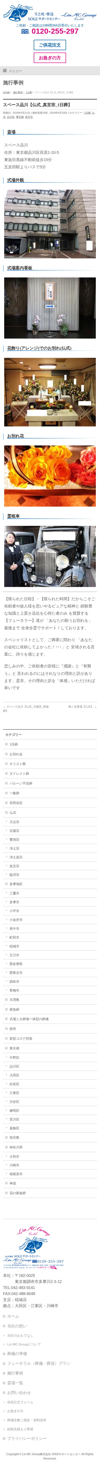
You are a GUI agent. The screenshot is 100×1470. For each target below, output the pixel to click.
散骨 (13, 1029)
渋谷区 (14, 1102)
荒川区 (14, 1119)
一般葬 (14, 793)
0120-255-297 (55, 31)
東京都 (20, 116)
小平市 (14, 911)
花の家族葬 (18, 1193)
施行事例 (15, 1373)
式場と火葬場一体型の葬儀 (29, 1019)
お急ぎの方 (15, 1411)
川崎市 (14, 1165)
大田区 (14, 1075)
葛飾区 (14, 1128)
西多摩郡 (16, 964)
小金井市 (16, 920)
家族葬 (14, 1009)
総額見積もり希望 (20, 1429)
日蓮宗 (14, 831)
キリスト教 (18, 764)
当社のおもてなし (20, 1335)
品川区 (11, 116)
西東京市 (16, 973)
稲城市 (14, 946)
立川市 (14, 955)
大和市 (14, 1156)
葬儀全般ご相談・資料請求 (26, 1420)
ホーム (13, 1316)
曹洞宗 (14, 839)
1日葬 (87, 112)
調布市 (14, 981)
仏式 (13, 812)
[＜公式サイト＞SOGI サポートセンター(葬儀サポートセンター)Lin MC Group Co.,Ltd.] (50, 16)
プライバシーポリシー (27, 1438)
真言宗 (29, 116)
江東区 (14, 1093)
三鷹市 (14, 893)
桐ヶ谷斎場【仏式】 (82, 706)
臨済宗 (14, 875)
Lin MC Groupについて (24, 1344)
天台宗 (14, 822)
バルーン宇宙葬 (21, 783)
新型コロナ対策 (21, 1038)
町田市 (14, 937)
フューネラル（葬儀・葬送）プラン (38, 1363)
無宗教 (14, 1137)
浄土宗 (14, 848)
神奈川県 (16, 1147)
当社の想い (17, 1326)
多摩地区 (16, 884)
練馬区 (14, 1110)
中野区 (14, 1057)
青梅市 (14, 990)
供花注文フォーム (20, 1402)
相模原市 (16, 1174)
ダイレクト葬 (19, 773)
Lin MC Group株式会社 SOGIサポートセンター (51, 1454)
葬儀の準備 (17, 1353)
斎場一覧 (15, 1383)
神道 (13, 1183)
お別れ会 (16, 754)
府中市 (14, 928)
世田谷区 (16, 803)
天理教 (14, 1000)
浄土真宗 (16, 857)
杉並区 (14, 1084)
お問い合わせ (19, 1392)
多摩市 (14, 902)
